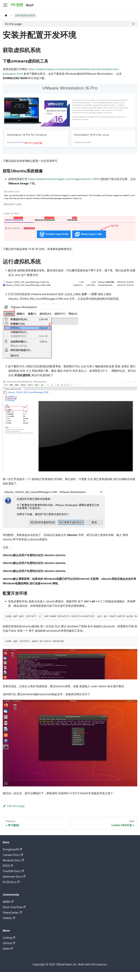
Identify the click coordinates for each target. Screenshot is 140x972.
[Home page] (6, 15)
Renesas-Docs (12, 860)
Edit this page (16, 806)
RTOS (6, 866)
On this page (13, 24)
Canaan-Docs (11, 855)
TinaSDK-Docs (12, 871)
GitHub (7, 943)
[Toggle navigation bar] (5, 5)
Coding (7, 938)
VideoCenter (11, 912)
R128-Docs (9, 882)
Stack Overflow (12, 907)
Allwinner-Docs (12, 876)
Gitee (6, 948)
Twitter (7, 918)
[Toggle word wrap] (127, 616)
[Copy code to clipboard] (133, 616)
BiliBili (6, 902)
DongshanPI (11, 849)
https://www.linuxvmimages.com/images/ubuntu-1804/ (64, 179)
